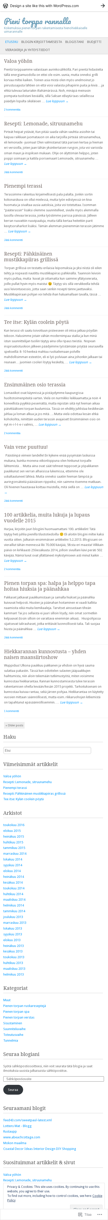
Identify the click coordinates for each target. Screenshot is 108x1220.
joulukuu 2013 (13, 917)
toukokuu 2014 (13, 888)
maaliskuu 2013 (14, 969)
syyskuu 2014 (12, 865)
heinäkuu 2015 (13, 836)
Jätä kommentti (13, 172)
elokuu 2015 (12, 831)
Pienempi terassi (23, 186)
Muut (7, 1000)
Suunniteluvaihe (14, 1029)
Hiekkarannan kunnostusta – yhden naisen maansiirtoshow (45, 654)
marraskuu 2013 (14, 923)
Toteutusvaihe (13, 1035)
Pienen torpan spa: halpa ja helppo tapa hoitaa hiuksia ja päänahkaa (49, 586)
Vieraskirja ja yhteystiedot (27, 50)
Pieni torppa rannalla (37, 21)
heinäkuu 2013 (13, 946)
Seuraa (13, 1090)
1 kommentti (11, 711)
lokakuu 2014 (12, 859)
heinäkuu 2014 (13, 877)
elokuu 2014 (12, 871)
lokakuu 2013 (12, 928)
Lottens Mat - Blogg (17, 1126)
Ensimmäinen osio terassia (35, 385)
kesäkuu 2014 (13, 882)
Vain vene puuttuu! (26, 447)
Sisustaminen (12, 1023)
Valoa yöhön (18, 61)
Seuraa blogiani (21, 1054)
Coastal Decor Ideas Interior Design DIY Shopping (39, 1149)
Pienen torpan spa (16, 1011)
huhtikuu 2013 (13, 963)
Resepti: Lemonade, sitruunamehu (43, 124)
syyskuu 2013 (12, 934)
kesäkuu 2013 (13, 951)
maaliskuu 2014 (14, 899)
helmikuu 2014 (13, 905)
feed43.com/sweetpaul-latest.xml (27, 1120)
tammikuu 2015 (14, 848)
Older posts (14, 725)
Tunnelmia (10, 1040)
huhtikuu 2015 (13, 842)
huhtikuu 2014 (13, 894)
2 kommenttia (12, 109)
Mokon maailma (14, 1143)
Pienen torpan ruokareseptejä (24, 1006)
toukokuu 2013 (13, 957)
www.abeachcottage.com (21, 1137)
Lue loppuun (57, 101)
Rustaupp (10, 1131)
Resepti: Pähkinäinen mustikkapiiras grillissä (31, 257)
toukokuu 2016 (13, 825)
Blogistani (74, 42)
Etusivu (11, 42)
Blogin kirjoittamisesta (41, 42)
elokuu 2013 (12, 940)
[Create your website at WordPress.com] (54, 5)
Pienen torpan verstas (18, 1017)
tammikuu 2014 (14, 911)
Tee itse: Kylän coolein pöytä (36, 322)
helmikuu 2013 (13, 974)
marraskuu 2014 (14, 853)
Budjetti (94, 42)
